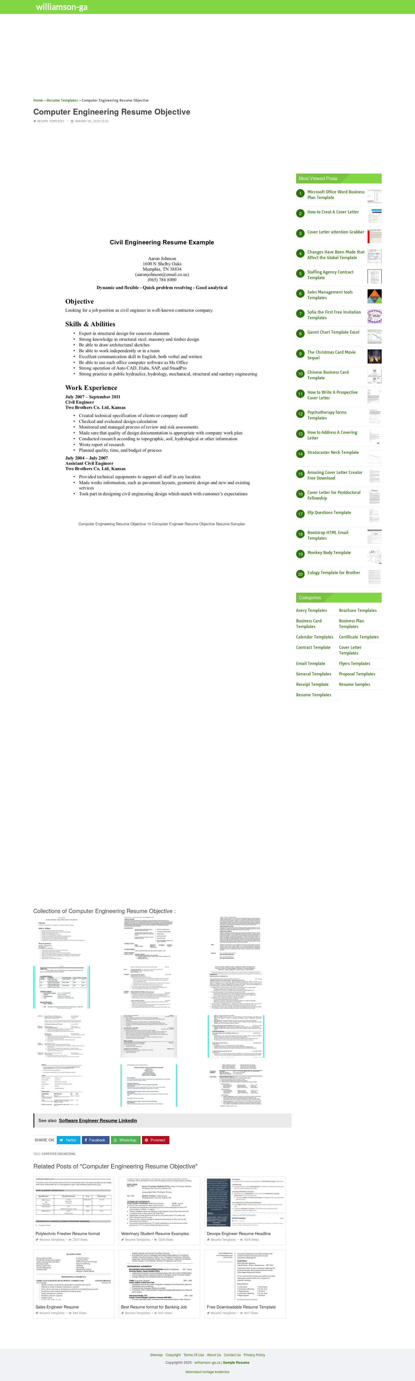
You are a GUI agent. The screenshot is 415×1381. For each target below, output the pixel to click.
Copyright (173, 1354)
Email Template (310, 663)
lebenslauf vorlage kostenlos (207, 1371)
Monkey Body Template (329, 552)
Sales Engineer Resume (57, 1307)
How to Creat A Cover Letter (333, 212)
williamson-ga (62, 6)
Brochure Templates (358, 610)
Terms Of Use (194, 1354)
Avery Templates (311, 610)
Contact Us (232, 1354)
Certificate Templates (359, 637)
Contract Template (313, 647)
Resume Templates (50, 121)
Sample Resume (236, 1362)
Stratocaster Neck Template (333, 452)
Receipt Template (312, 684)
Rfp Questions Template (329, 512)
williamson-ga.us (207, 1362)
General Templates (313, 674)
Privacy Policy (254, 1354)
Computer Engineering (59, 1154)
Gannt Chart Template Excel (333, 332)
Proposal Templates (357, 674)
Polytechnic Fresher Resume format (68, 1233)
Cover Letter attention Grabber (335, 232)
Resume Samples (354, 684)
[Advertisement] (202, 57)
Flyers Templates (354, 663)
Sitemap (156, 1354)
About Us (214, 1354)
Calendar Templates (314, 637)
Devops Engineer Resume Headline (239, 1233)
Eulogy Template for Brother (333, 572)
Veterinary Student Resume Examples (155, 1233)
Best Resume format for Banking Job (154, 1307)
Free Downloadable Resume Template (241, 1307)
